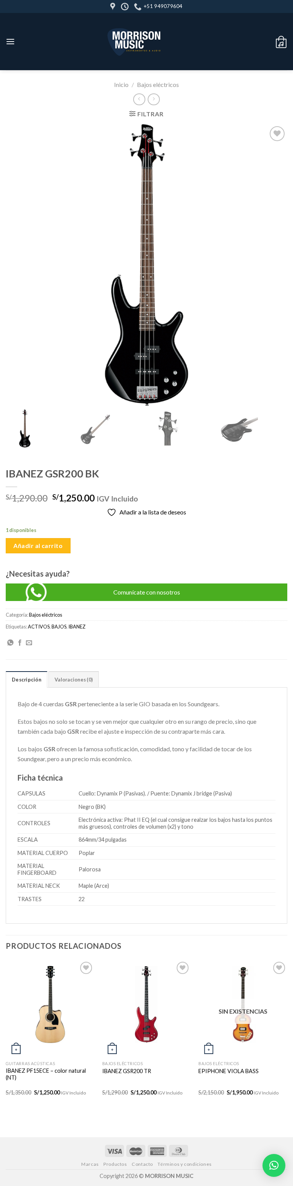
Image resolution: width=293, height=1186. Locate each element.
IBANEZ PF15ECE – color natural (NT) (46, 1074)
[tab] (26, 679)
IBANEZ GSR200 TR (126, 1071)
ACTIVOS (39, 627)
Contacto (142, 1164)
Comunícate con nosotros (146, 592)
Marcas (90, 1164)
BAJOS (59, 627)
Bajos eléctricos (158, 84)
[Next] (287, 1034)
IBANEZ (76, 627)
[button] (273, 1165)
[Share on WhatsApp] (10, 643)
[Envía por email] (29, 643)
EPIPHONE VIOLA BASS (228, 1071)
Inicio (121, 84)
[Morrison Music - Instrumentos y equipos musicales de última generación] (135, 41)
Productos (115, 1164)
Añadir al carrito (38, 545)
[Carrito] (281, 41)
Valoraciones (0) (74, 680)
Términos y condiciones (184, 1164)
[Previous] (6, 1034)
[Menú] (10, 41)
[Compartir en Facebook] (20, 643)
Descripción (26, 680)
